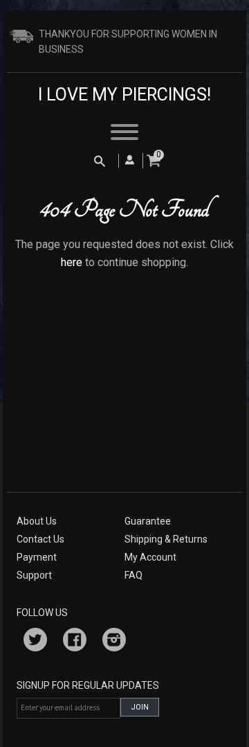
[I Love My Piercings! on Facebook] (74, 641)
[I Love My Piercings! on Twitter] (35, 641)
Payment (37, 557)
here (71, 262)
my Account (150, 557)
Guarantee (147, 521)
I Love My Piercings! (124, 95)
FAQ (133, 575)
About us (37, 521)
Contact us (40, 539)
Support (34, 575)
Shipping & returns (166, 539)
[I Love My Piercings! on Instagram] (114, 641)
